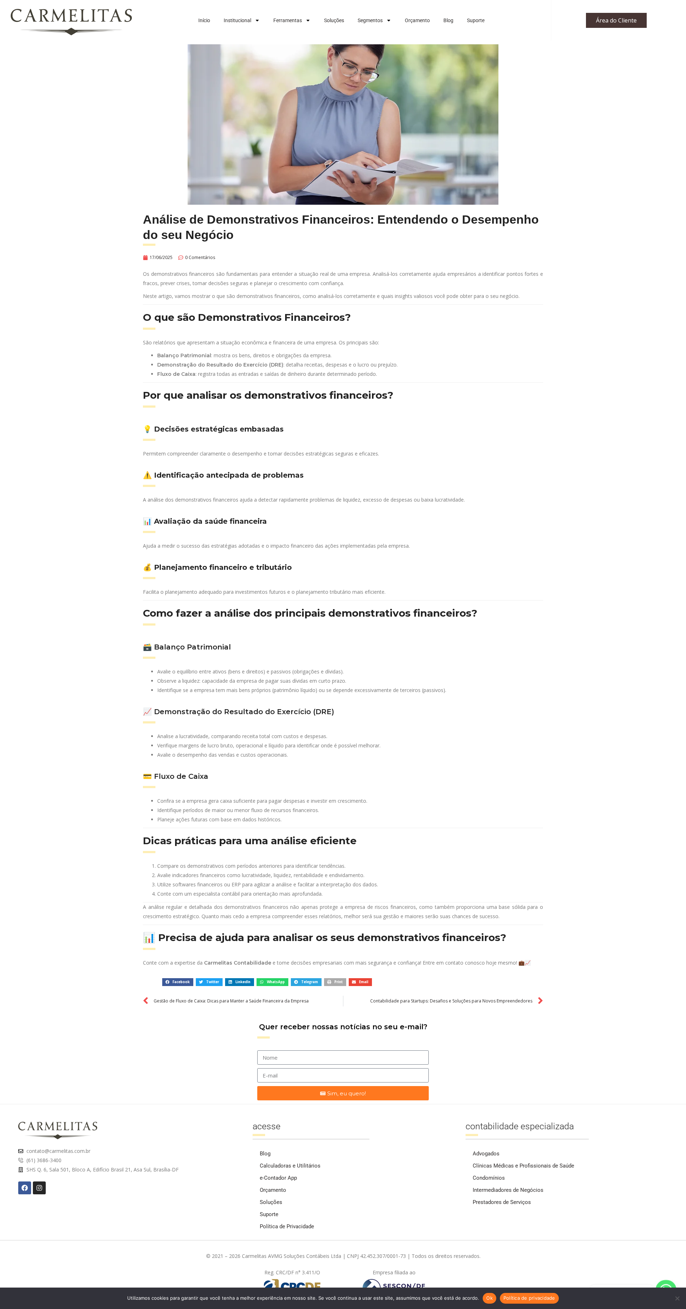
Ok (489, 1298)
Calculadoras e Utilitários (290, 1166)
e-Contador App (278, 1178)
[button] (177, 982)
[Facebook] (24, 1187)
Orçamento (417, 20)
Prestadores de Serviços (502, 1202)
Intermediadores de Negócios (508, 1190)
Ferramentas (287, 20)
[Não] (677, 1298)
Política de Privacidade (287, 1226)
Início (204, 20)
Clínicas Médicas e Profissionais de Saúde (523, 1166)
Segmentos (370, 20)
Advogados (486, 1153)
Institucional (237, 20)
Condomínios (489, 1178)
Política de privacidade (529, 1298)
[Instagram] (39, 1187)
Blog (448, 20)
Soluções (334, 20)
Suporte (475, 20)
